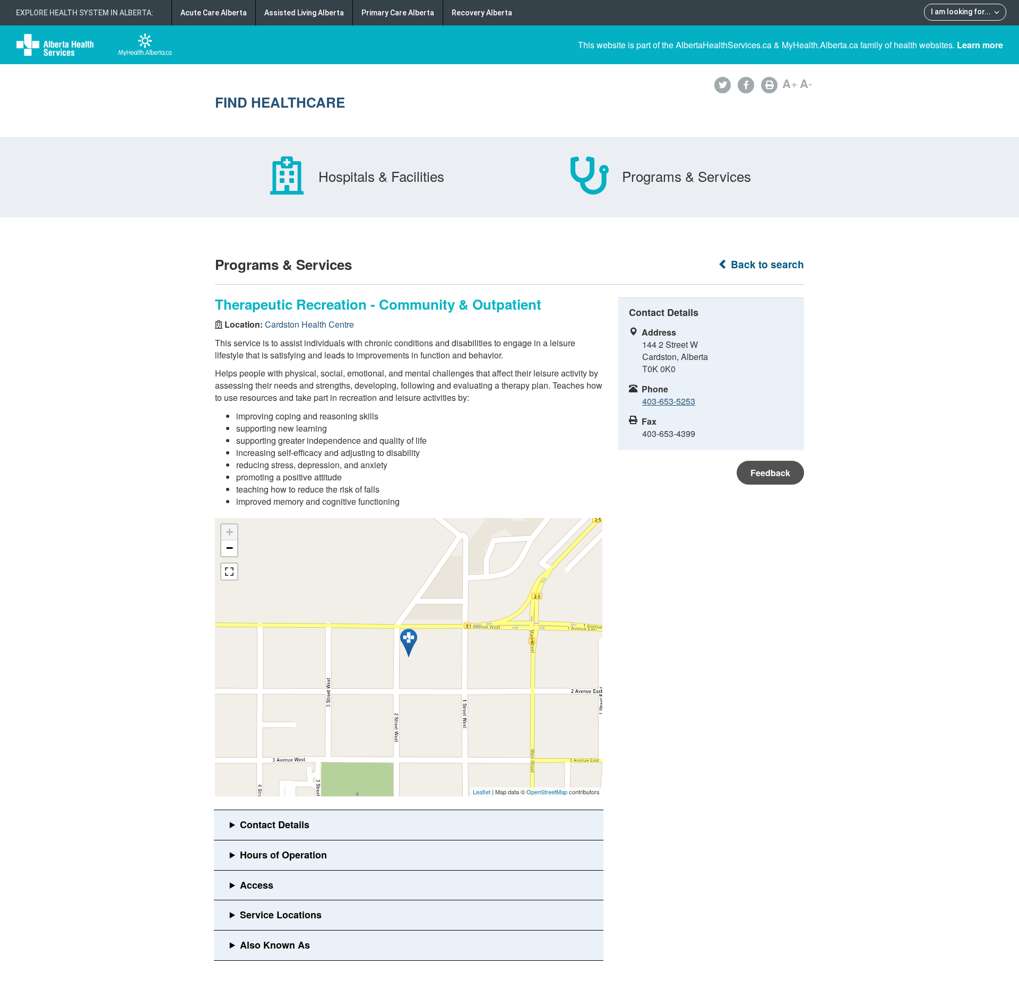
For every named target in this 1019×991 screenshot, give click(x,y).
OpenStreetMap (546, 791)
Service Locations (281, 915)
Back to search (766, 264)
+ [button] (229, 532)
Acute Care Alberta (213, 12)
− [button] (229, 548)
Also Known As (275, 945)
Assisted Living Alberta (304, 12)
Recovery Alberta (482, 12)
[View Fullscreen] (229, 572)
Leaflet (481, 791)
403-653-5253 (668, 401)
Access (256, 885)
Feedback (770, 473)
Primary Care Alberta (397, 12)
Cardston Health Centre (309, 324)
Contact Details (274, 824)
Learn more (980, 45)
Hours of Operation (283, 855)
